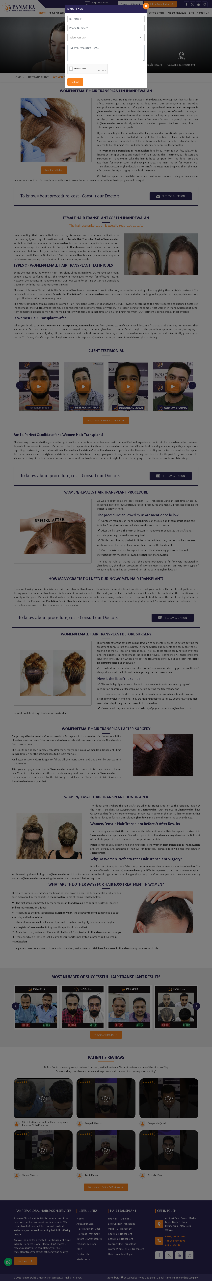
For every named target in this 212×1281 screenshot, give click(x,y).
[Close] (146, 6)
